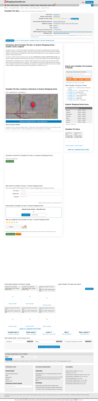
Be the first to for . (34, 40)
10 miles (69, 79)
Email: (22, 357)
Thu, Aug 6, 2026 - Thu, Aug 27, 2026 (69, 136)
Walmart (7, 379)
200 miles (87, 79)
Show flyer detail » (69, 146)
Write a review (74, 18)
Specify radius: (69, 77)
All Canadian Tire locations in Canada (74, 82)
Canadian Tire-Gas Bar (73, 100)
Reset (18, 234)
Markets (32, 5)
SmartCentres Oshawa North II (76, 382)
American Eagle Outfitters (12, 373)
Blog (83, 2)
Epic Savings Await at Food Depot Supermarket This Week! (48, 379)
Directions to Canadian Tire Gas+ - (33, 121)
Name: (7, 357)
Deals (53, 5)
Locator (37, 5)
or (33, 210)
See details (80, 399)
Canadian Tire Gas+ (73, 90)
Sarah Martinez (49, 35)
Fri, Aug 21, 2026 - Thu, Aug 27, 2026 (78, 136)
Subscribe (90, 2)
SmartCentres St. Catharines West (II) (78, 374)
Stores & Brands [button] (24, 5)
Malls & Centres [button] (15, 5)
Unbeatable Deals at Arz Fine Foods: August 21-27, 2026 (49, 377)
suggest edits (72, 35)
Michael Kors (9, 377)
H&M (7, 375)
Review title (16, 193)
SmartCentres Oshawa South (76, 383)
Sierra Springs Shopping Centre (76, 380)
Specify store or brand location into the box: (76, 72)
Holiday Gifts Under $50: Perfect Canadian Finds (47, 385)
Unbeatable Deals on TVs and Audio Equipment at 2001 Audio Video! (49, 374)
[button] (5, 5)
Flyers (49, 5)
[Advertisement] (17, 23)
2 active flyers (56, 16)
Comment (16, 196)
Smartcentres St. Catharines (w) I (77, 376)
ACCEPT (75, 399)
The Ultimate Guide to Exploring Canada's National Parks (49, 387)
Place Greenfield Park (74, 378)
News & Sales (43, 5)
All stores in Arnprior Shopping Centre (48, 347)
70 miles (81, 79)
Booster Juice (9, 381)
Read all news (89, 289)
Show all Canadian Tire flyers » (79, 149)
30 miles (75, 79)
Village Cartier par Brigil (74, 371)
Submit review (11, 234)
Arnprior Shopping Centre (59, 21)
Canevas (71, 372)
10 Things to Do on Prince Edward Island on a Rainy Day (49, 389)
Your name (16, 190)
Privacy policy (63, 361)
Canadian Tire (56, 14)
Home (8, 5)
